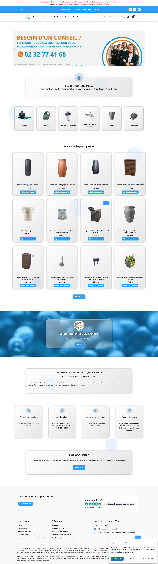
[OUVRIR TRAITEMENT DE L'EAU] (70, 17)
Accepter (117, 559)
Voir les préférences (146, 559)
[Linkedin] (139, 9)
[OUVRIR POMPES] (51, 17)
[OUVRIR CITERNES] (40, 17)
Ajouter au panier (28, 192)
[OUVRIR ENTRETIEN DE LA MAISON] (91, 17)
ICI (108, 4)
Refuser (131, 559)
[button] (154, 543)
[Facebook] (130, 9)
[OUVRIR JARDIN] (100, 17)
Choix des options (62, 192)
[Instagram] (134, 9)
